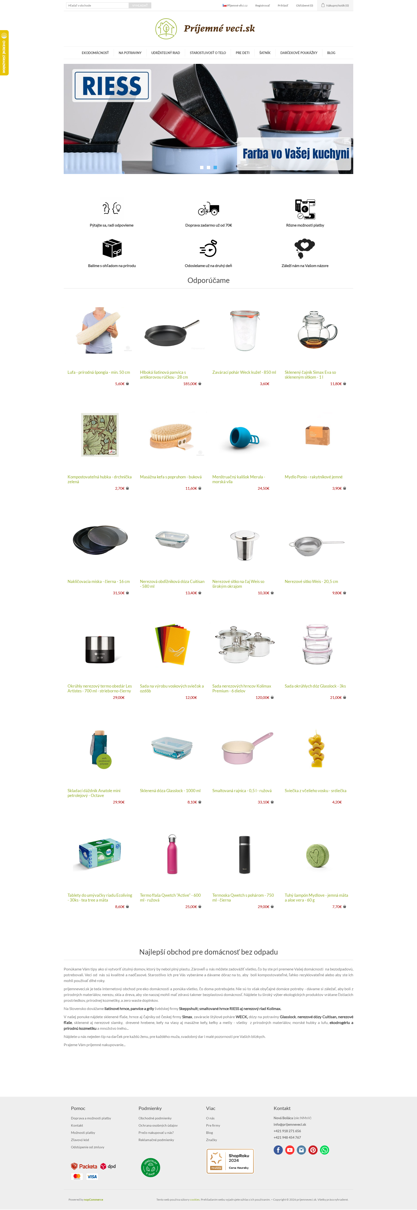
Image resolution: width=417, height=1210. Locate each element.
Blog (331, 53)
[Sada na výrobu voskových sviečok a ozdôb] (172, 644)
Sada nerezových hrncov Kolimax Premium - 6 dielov (241, 689)
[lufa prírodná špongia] (100, 331)
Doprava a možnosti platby (91, 1118)
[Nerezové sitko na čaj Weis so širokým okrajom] (244, 540)
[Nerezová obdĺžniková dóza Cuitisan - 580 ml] (172, 540)
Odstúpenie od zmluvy (87, 1147)
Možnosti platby (83, 1133)
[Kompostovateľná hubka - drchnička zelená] (100, 435)
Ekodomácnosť (95, 53)
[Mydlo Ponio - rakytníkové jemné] (317, 435)
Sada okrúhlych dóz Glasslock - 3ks (315, 686)
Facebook (278, 1150)
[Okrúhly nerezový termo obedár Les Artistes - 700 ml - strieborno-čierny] (100, 644)
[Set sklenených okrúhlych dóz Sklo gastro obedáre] (317, 644)
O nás (210, 1118)
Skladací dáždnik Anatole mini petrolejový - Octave (94, 793)
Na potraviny (130, 53)
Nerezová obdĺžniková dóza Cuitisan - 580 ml (172, 584)
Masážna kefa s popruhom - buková (171, 477)
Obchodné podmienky (155, 1118)
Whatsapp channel (324, 1150)
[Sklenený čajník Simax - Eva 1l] (317, 331)
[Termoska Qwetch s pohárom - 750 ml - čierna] (244, 854)
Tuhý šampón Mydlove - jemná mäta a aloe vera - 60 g (316, 898)
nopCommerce (93, 1200)
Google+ (313, 1150)
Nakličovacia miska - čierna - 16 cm (99, 582)
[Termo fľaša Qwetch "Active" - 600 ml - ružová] (172, 854)
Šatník (265, 53)
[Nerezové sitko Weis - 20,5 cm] (317, 540)
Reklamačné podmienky (156, 1140)
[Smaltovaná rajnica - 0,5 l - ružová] (244, 749)
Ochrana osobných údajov (158, 1126)
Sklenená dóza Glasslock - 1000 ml (170, 791)
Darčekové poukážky (298, 53)
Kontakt (77, 1126)
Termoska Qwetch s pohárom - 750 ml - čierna (243, 898)
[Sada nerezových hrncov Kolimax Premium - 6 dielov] (244, 644)
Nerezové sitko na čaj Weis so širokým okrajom (238, 584)
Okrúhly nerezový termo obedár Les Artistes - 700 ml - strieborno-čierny (100, 689)
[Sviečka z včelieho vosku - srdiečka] (317, 749)
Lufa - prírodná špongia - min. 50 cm (99, 372)
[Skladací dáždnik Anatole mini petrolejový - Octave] (100, 749)
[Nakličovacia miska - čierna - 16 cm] (100, 540)
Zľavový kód (80, 1140)
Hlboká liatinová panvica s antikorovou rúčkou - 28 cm (164, 375)
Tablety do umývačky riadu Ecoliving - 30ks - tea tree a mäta (100, 898)
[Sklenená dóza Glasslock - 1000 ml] (172, 749)
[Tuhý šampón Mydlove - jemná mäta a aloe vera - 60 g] (317, 854)
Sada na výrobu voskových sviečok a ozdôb (172, 689)
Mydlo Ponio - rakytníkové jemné (314, 477)
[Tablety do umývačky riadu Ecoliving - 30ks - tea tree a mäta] (100, 854)
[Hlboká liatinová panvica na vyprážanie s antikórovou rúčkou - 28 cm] (172, 331)
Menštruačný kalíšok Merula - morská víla (238, 480)
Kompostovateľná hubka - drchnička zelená (100, 480)
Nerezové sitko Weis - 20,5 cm (311, 582)
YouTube (289, 1150)
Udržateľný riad (165, 53)
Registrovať (262, 5)
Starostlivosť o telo (208, 53)
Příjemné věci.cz (237, 5)
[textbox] (97, 5)
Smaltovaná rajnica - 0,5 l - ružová (242, 791)
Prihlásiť (283, 5)
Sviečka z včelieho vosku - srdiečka (316, 791)
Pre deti (243, 53)
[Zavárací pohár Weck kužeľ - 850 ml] (244, 331)
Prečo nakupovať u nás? (156, 1133)
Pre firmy (213, 1126)
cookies (195, 1200)
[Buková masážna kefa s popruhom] (172, 435)
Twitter (301, 1150)
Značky (211, 1140)
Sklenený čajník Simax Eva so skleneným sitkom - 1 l (310, 375)
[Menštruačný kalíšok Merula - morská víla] (244, 435)
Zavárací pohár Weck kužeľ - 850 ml (244, 372)
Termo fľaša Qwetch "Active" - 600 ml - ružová (170, 898)
